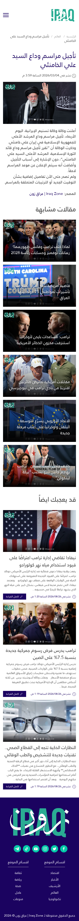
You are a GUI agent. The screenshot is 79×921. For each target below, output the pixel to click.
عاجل (18, 892)
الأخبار (55, 879)
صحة (18, 886)
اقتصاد (54, 873)
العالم (57, 36)
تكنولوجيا (55, 899)
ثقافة (18, 873)
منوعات (18, 899)
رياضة (18, 879)
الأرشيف (54, 886)
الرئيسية (71, 36)
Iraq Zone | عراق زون (46, 193)
